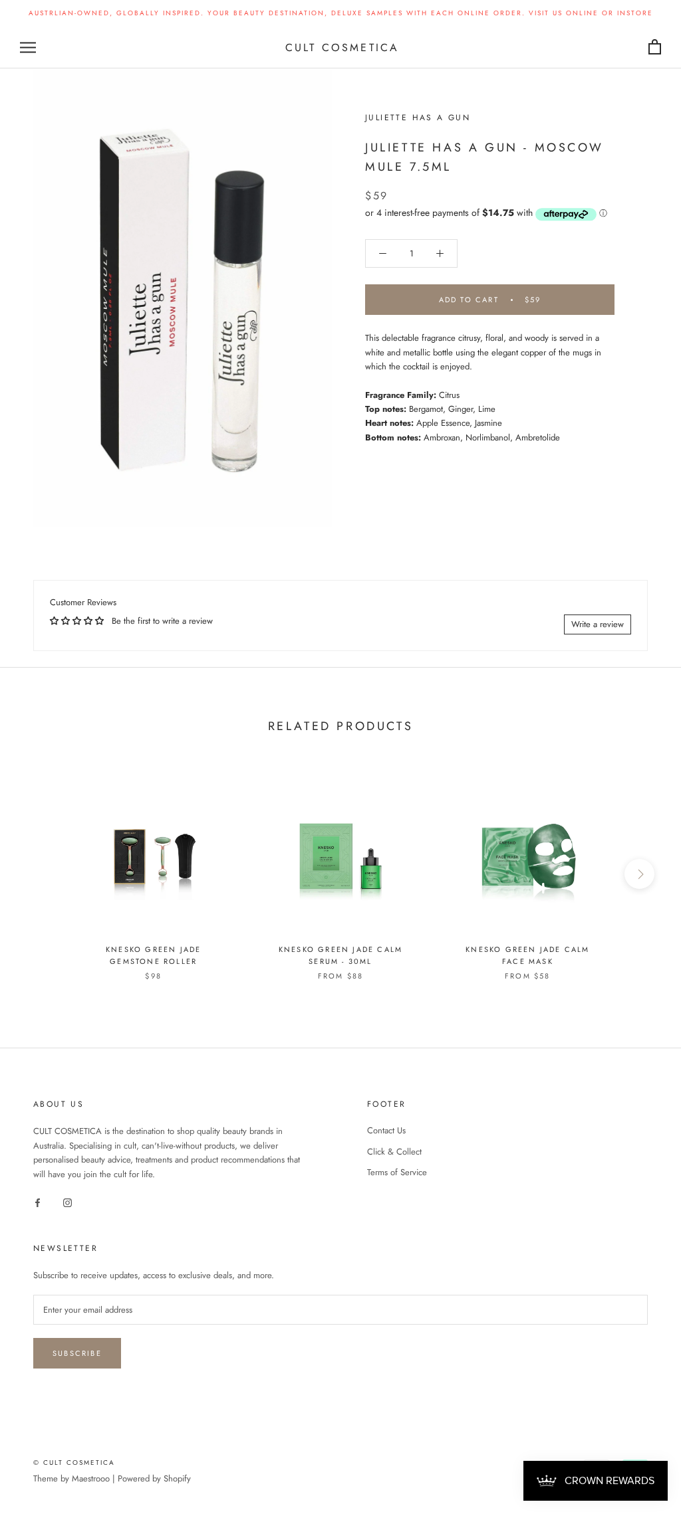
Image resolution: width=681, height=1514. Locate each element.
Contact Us (386, 1130)
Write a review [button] (597, 624)
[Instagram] (67, 1201)
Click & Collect (394, 1151)
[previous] (42, 874)
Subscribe (77, 1353)
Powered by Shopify (154, 1478)
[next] (639, 874)
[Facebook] (37, 1201)
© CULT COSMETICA (74, 1462)
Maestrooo (91, 1478)
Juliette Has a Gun (417, 118)
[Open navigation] (28, 47)
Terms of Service (397, 1172)
